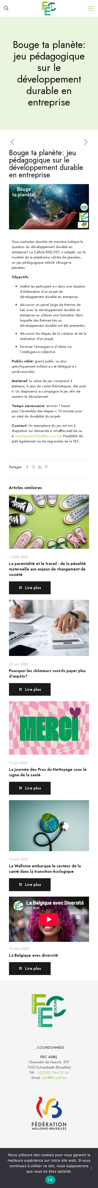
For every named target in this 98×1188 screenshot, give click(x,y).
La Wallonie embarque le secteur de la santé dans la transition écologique (45, 868)
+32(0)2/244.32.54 (53, 1072)
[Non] (91, 1168)
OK (50, 1180)
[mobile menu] (90, 8)
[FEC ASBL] (49, 8)
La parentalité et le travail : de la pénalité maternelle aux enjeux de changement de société (47, 569)
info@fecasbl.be (54, 1077)
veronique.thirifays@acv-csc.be (38, 436)
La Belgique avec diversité (33, 955)
